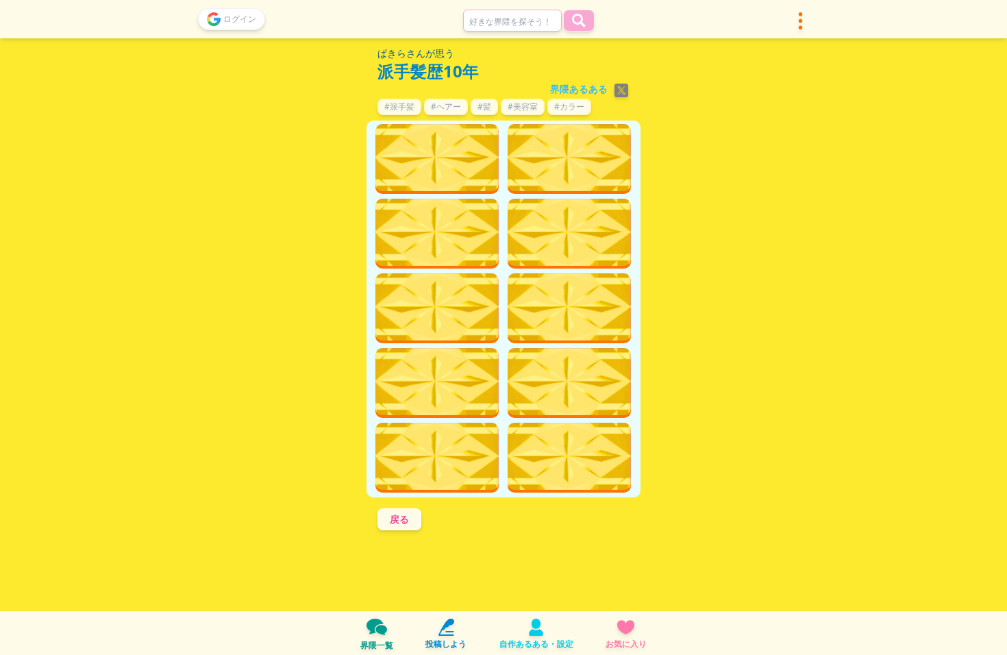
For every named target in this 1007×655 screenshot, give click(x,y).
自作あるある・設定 (536, 644)
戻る (399, 519)
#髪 (484, 106)
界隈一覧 (376, 645)
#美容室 (523, 106)
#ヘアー (446, 106)
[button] (800, 20)
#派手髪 (399, 106)
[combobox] (512, 21)
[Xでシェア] (621, 90)
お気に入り (626, 644)
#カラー (569, 106)
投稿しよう (446, 644)
